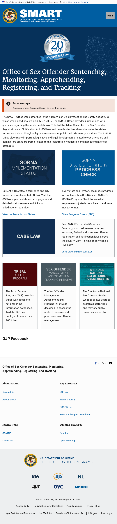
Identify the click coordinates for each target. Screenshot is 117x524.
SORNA (64, 392)
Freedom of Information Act (70, 513)
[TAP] (20, 274)
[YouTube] (112, 363)
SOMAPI (6, 433)
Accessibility (22, 506)
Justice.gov (106, 513)
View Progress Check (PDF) (78, 214)
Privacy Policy (93, 506)
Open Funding (67, 440)
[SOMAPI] (58, 274)
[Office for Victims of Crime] (58, 486)
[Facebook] (97, 363)
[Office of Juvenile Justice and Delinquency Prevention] (36, 487)
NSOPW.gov (66, 407)
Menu (110, 15)
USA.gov (92, 513)
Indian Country (67, 399)
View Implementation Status (18, 214)
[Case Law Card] (29, 236)
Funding (64, 433)
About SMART (10, 399)
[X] (104, 363)
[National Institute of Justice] (81, 475)
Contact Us (8, 392)
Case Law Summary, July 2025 (77, 251)
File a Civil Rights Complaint (75, 414)
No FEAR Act (45, 513)
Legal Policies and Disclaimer (20, 513)
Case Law (7, 440)
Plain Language (74, 506)
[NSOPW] (97, 274)
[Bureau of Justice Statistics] (58, 478)
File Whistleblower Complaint (48, 506)
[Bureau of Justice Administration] (35, 475)
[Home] (41, 15)
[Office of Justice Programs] (9, 15)
